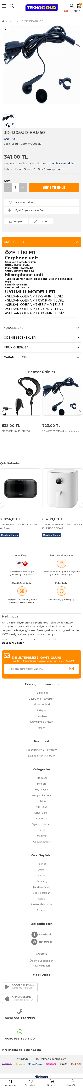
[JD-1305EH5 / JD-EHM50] (21, 396)
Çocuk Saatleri (41, 841)
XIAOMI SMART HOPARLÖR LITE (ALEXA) (19, 526)
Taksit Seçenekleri (62, 163)
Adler (41, 869)
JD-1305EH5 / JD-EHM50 (16, 431)
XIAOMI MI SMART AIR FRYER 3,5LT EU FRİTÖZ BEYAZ (62, 526)
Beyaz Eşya (41, 789)
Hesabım (41, 716)
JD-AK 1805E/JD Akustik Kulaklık (60, 431)
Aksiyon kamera (41, 795)
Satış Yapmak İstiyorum (41, 755)
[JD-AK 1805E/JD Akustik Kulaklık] (61, 396)
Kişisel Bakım (41, 812)
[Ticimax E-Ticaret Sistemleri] (41, 1077)
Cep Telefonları (41, 892)
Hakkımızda (41, 692)
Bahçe (41, 830)
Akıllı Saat (41, 806)
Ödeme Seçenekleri (20, 337)
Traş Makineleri (41, 887)
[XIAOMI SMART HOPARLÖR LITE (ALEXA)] (20, 489)
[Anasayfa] (6, 21)
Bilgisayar (41, 777)
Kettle (41, 898)
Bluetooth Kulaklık (41, 904)
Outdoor (41, 801)
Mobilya (41, 835)
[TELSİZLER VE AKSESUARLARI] (10, 21)
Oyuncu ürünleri (41, 824)
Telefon (41, 783)
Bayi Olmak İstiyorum (41, 698)
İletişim (41, 710)
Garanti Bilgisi (15, 357)
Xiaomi (41, 875)
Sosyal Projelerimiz (41, 721)
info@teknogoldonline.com (20, 1049)
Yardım (41, 727)
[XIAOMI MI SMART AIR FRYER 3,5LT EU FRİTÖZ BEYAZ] (62, 489)
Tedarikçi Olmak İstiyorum (41, 749)
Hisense (41, 863)
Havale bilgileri (41, 965)
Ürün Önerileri (16, 347)
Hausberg (41, 881)
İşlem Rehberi (41, 704)
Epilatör (41, 910)
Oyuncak (41, 818)
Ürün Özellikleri (18, 242)
